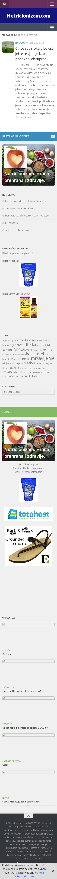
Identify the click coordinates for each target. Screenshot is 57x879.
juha (48, 350)
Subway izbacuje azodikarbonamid (21, 801)
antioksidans (27, 340)
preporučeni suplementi (18, 253)
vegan (28, 372)
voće (23, 376)
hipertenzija (37, 350)
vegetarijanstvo (38, 372)
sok (16, 368)
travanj (7, 372)
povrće (22, 363)
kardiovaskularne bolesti (14, 354)
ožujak (5, 363)
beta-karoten (44, 341)
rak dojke (36, 363)
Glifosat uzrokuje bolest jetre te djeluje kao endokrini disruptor (34, 53)
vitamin (47, 372)
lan (11, 359)
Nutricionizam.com (28, 15)
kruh (47, 354)
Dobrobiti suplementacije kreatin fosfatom (27, 215)
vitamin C (7, 376)
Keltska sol (11, 260)
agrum (13, 341)
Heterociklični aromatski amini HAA (21, 691)
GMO (19, 349)
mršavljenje (43, 358)
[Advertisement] (28, 590)
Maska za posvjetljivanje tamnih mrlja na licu (27, 201)
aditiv (7, 341)
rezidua (11, 368)
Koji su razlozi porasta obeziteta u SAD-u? (25, 727)
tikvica (44, 368)
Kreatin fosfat (12, 223)
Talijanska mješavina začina (19, 208)
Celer (5, 764)
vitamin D (16, 376)
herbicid (28, 350)
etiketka (29, 345)
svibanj (38, 368)
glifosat (40, 345)
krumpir (6, 359)
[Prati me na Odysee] (53, 136)
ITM (44, 350)
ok (32, 876)
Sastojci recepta (11, 761)
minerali (24, 359)
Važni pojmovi (9, 687)
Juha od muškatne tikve (17, 230)
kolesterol (35, 354)
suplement (26, 367)
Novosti (20, 43)
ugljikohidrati (19, 372)
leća (16, 359)
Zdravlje (7, 724)
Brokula (6, 654)
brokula (5, 345)
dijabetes (16, 345)
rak (29, 363)
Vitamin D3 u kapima (16, 294)
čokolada (31, 376)
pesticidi (14, 363)
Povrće (6, 650)
